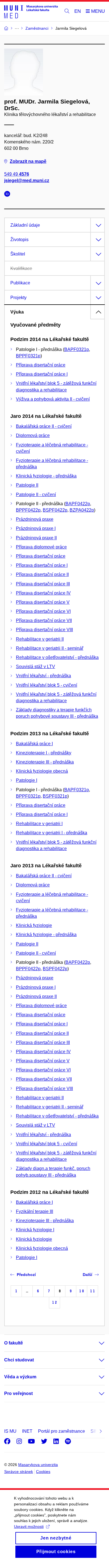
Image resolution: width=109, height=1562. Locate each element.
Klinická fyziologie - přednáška (46, 476)
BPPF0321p (28, 355)
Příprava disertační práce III (43, 584)
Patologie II (27, 485)
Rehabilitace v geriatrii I (39, 823)
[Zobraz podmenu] (96, 1343)
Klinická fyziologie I (35, 1229)
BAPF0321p (76, 349)
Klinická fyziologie (34, 925)
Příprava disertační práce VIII (44, 629)
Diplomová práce (33, 435)
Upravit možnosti (29, 1526)
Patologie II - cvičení (36, 494)
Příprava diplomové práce (41, 547)
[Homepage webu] (31, 11)
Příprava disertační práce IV (43, 593)
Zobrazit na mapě (28, 161)
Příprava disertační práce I (42, 374)
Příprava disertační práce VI (43, 611)
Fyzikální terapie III (34, 1211)
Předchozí (26, 1274)
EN (77, 11)
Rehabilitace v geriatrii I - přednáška (51, 832)
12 (54, 1302)
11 (92, 1291)
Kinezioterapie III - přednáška (45, 762)
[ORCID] (8, 194)
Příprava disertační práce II (42, 574)
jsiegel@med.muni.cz (26, 180)
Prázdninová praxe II (36, 537)
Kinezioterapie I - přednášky (43, 752)
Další (87, 1274)
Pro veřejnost (18, 1393)
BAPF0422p (77, 503)
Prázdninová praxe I (36, 528)
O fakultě (13, 1343)
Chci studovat (19, 1360)
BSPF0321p (55, 796)
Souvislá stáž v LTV (35, 666)
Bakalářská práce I (34, 743)
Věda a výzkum (20, 1376)
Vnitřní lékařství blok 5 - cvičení (46, 685)
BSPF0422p (55, 510)
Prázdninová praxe (34, 519)
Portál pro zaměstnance (61, 1431)
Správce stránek (18, 1471)
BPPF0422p (28, 510)
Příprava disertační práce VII (44, 620)
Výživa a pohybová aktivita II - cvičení (53, 399)
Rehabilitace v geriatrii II (40, 639)
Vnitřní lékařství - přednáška (43, 675)
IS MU (10, 1431)
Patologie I (26, 780)
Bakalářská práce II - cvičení (44, 426)
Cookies (43, 1471)
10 (81, 1291)
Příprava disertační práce (40, 365)
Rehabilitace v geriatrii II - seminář (49, 648)
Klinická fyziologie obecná (42, 771)
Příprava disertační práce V (43, 602)
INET (27, 1431)
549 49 (16, 174)
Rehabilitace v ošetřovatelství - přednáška (57, 657)
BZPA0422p (82, 510)
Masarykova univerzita (38, 1464)
